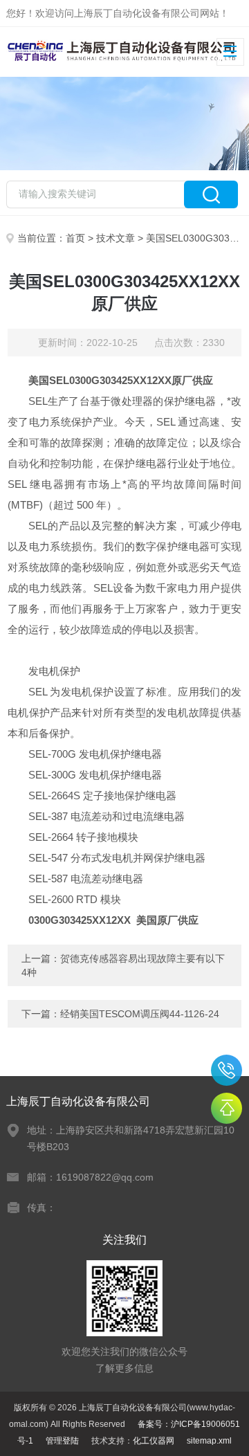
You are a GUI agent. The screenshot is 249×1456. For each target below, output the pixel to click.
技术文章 (115, 238)
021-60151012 (226, 1070)
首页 (75, 238)
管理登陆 (62, 1441)
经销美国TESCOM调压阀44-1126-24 (139, 1013)
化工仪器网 (153, 1441)
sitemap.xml (209, 1441)
